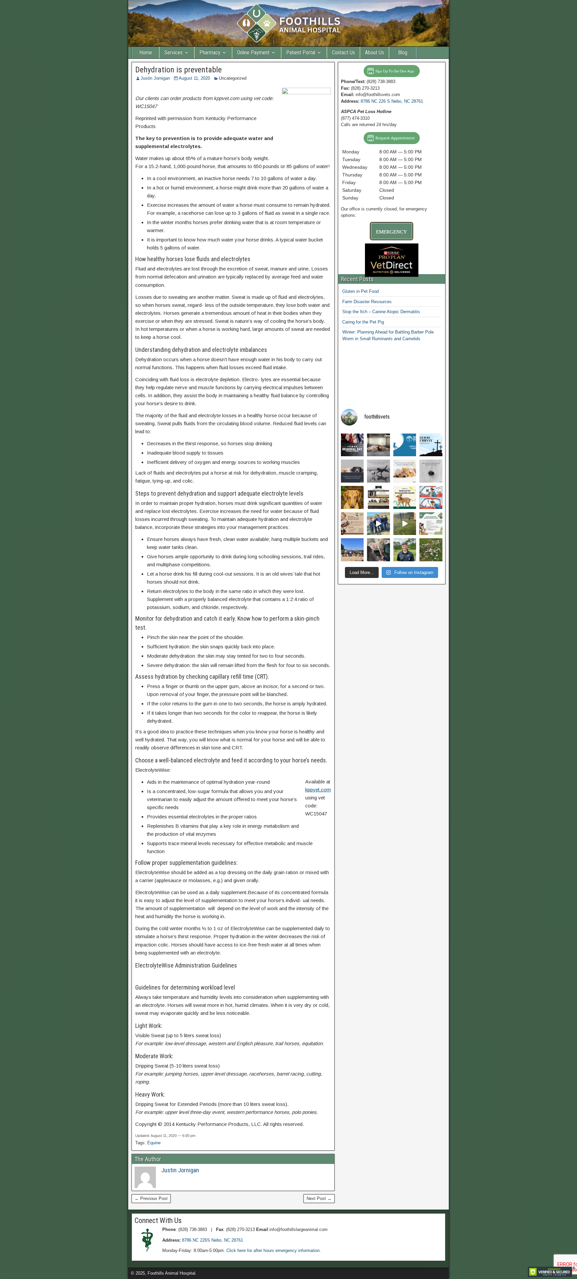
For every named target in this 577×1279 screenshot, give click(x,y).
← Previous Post (151, 1198)
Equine (154, 1142)
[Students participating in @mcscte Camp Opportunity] (378, 549)
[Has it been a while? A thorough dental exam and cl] (404, 497)
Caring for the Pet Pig (363, 322)
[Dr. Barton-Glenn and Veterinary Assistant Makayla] (378, 523)
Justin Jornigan (155, 78)
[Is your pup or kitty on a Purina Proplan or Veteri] (378, 497)
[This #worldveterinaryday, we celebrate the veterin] (404, 445)
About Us (374, 52)
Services (173, 52)
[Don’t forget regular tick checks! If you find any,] (430, 471)
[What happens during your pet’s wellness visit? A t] (352, 471)
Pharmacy (209, 52)
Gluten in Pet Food (360, 291)
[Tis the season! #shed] (430, 549)
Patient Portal (300, 52)
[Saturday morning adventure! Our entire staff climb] (352, 549)
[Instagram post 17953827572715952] (430, 523)
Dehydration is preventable (178, 69)
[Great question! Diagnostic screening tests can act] (378, 471)
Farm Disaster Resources (367, 301)
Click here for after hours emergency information (273, 1250)
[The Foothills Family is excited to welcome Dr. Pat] (404, 549)
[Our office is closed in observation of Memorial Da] (352, 445)
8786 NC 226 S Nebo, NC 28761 (392, 101)
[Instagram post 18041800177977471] (430, 497)
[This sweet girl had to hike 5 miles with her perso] (404, 523)
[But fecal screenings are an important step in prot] (352, 497)
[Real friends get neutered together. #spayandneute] (378, 445)
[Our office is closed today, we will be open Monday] (430, 445)
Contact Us (343, 52)
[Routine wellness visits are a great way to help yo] (404, 471)
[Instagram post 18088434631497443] (352, 523)
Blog (402, 52)
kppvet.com (318, 789)
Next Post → (319, 1198)
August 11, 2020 (194, 78)
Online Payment (253, 52)
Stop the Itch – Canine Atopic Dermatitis (381, 311)
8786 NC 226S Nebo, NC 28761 (212, 1240)
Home (145, 52)
